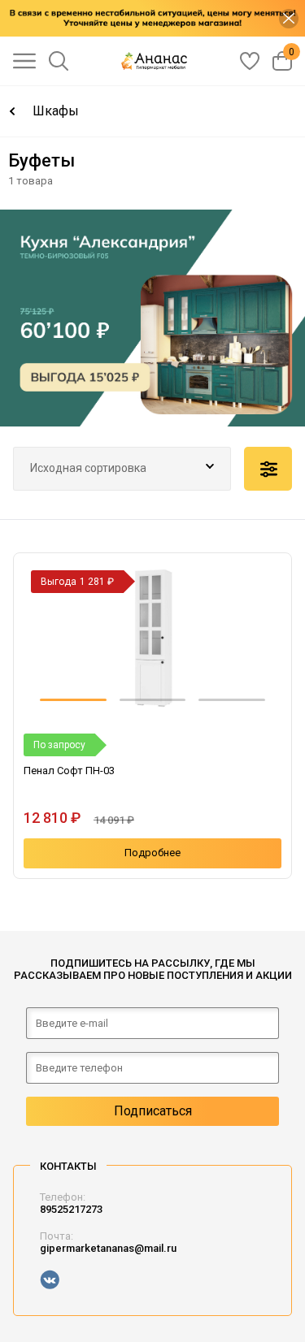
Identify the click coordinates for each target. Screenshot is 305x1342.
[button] (73, 700)
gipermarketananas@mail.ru (108, 1248)
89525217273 (71, 1209)
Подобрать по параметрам (268, 469)
